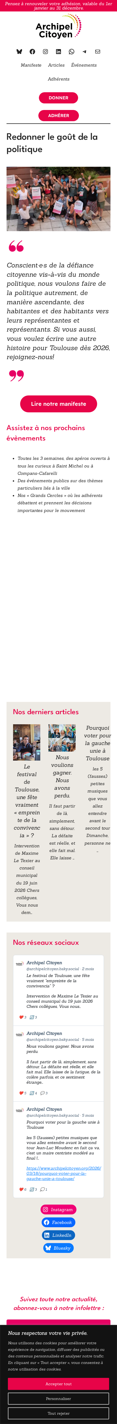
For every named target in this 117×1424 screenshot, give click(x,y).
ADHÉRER (58, 115)
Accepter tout (58, 1383)
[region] (58, 1374)
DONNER (58, 97)
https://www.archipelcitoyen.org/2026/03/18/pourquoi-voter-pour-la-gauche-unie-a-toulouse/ (63, 1173)
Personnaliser (58, 1398)
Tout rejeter (59, 1413)
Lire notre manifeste (58, 403)
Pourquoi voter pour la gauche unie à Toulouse (97, 743)
